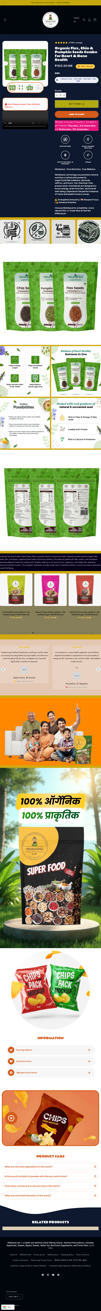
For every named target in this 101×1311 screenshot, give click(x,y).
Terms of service (82, 1254)
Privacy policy (39, 1254)
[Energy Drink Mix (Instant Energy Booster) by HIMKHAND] (16, 591)
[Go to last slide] (6, 63)
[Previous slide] (3, 669)
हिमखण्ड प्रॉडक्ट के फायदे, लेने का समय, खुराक (71, 1260)
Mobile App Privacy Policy (41, 1260)
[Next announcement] (96, 2)
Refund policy (52, 1254)
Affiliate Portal (25, 1254)
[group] (12, 88)
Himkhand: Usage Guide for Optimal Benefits (28, 1265)
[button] (5, 20)
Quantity (58, 91)
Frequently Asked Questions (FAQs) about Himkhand (70, 1265)
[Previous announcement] (5, 2)
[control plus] (64, 95)
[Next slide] (44, 63)
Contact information (20, 1260)
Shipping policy (67, 1254)
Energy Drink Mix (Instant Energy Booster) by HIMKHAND (16, 613)
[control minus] (56, 95)
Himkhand (15, 1305)
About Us (13, 1254)
